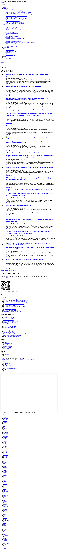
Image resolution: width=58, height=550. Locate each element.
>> (9, 270)
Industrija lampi (9, 37)
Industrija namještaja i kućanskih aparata (15, 38)
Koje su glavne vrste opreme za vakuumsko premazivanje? (23, 125)
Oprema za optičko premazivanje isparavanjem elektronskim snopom (21, 14)
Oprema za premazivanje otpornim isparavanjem (17, 18)
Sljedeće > (6, 270)
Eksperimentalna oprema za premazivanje (15, 23)
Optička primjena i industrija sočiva (14, 29)
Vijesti (4, 57)
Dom (4, 7)
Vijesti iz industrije (10, 58)
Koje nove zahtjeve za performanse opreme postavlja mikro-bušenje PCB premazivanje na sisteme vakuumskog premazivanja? (27, 98)
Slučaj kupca (6, 56)
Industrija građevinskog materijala (13, 41)
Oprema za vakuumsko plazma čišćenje (15, 22)
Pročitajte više (9, 83)
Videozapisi (6, 47)
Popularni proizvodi (5, 359)
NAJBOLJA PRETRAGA (31, 359)
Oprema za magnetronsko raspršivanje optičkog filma (18, 13)
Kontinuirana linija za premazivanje (14, 9)
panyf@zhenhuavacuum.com (9, 277)
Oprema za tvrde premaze (12, 17)
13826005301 (6, 363)
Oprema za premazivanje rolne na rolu (14, 19)
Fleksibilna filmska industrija (12, 33)
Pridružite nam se (10, 53)
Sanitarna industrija (10, 40)
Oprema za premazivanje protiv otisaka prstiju (16, 16)
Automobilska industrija (11, 27)
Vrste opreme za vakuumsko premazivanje (18, 205)
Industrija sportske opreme (12, 45)
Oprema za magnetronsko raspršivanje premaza (16, 11)
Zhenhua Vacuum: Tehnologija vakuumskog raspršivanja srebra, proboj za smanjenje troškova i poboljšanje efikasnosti (28, 232)
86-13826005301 (7, 365)
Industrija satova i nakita (11, 43)
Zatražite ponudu (4, 62)
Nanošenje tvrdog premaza (12, 32)
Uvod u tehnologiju (10, 55)
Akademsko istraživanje (11, 46)
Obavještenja (9, 60)
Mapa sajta (12, 359)
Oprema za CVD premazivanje (13, 21)
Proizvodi (5, 8)
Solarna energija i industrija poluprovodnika (16, 31)
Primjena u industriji (7, 24)
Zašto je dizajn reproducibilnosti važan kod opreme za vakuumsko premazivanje (29, 167)
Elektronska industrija (11, 28)
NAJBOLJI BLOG (19, 359)
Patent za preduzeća (10, 52)
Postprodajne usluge (10, 50)
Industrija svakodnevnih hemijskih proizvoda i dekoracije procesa (20, 42)
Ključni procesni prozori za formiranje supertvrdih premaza (23, 86)
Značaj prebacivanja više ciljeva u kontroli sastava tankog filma (24, 259)
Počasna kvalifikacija (11, 51)
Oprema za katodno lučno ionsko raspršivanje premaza (18, 12)
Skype (4, 370)
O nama (5, 48)
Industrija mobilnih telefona (12, 26)
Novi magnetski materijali (12, 36)
